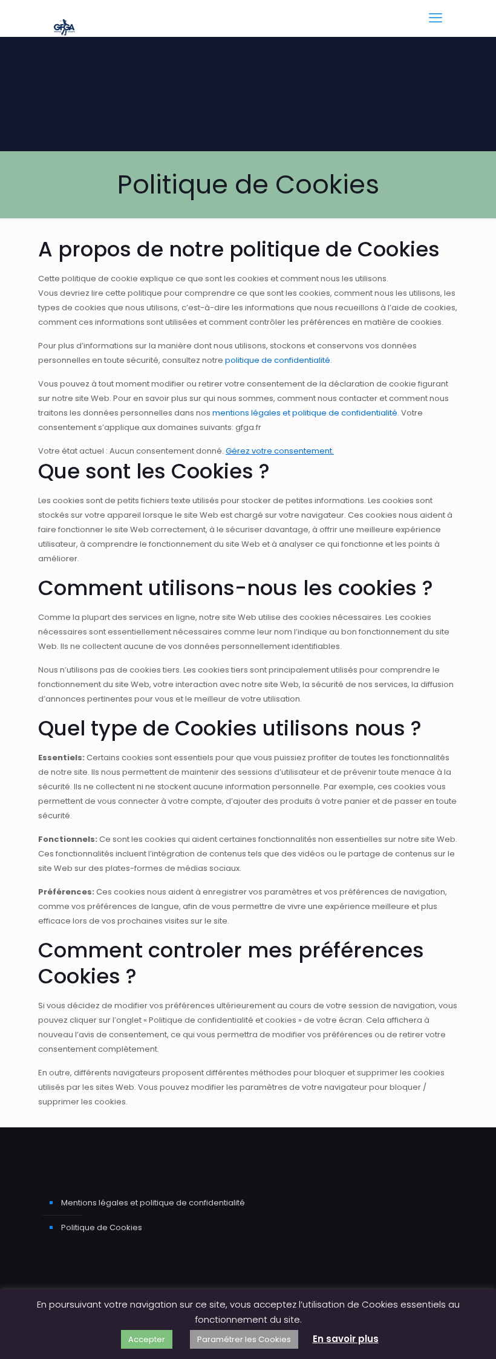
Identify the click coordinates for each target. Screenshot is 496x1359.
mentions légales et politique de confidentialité (304, 413)
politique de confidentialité (277, 360)
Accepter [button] (146, 1339)
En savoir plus (346, 1338)
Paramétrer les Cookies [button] (244, 1339)
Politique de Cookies (101, 1227)
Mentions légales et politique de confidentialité (153, 1202)
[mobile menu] (435, 18)
